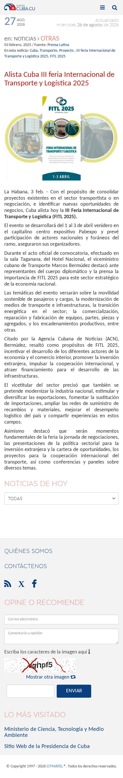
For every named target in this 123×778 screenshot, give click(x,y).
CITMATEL (55, 766)
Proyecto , (67, 51)
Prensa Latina (58, 45)
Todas (62, 498)
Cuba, (34, 51)
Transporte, (49, 51)
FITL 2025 (58, 56)
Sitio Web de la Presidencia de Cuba (47, 746)
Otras (50, 38)
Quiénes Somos (28, 551)
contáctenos (25, 566)
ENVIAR (74, 691)
